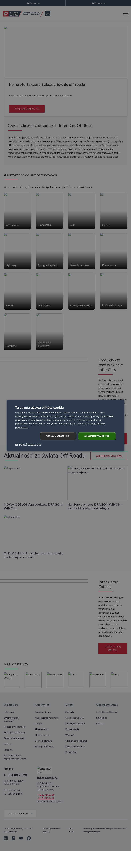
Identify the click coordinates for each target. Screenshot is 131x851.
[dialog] (65, 425)
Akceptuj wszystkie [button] (96, 435)
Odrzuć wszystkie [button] (57, 435)
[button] (28, 445)
